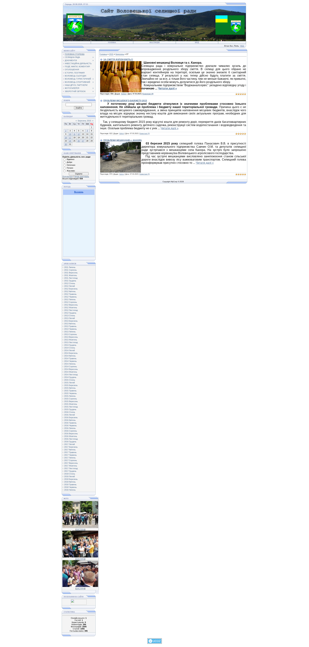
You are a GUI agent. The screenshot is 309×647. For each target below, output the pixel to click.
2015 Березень (71, 385)
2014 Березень (71, 353)
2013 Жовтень (70, 340)
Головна (112, 42)
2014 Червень (70, 361)
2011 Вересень (71, 273)
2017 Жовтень (70, 466)
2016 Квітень (70, 420)
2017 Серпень (70, 460)
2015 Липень (70, 396)
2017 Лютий (69, 444)
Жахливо (71, 171)
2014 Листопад (71, 374)
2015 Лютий (69, 383)
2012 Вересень (71, 305)
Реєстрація (154, 42)
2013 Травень (70, 326)
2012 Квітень (70, 291)
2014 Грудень (70, 377)
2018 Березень (71, 479)
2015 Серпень (70, 399)
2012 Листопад (71, 310)
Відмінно (70, 159)
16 (66, 137)
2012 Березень (71, 289)
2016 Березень (71, 417)
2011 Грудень (70, 281)
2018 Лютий (69, 476)
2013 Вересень (71, 337)
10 (70, 134)
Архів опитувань (81, 176)
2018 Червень (70, 487)
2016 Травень (70, 423)
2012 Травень (70, 294)
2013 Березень (71, 321)
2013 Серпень (70, 334)
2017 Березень (71, 447)
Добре (69, 162)
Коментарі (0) (148, 94)
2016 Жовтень (70, 436)
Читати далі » (167, 88)
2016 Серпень (70, 431)
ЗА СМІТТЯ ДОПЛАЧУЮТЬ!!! (118, 59)
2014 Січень (69, 348)
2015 (111, 54)
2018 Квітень (70, 482)
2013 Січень (69, 315)
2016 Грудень (70, 442)
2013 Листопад (71, 342)
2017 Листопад (71, 468)
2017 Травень (70, 452)
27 (83, 141)
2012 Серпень (70, 302)
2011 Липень (69, 267)
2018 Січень (69, 474)
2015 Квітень (70, 388)
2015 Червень (70, 393)
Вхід (197, 42)
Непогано (71, 165)
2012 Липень (70, 299)
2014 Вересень (71, 369)
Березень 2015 (84, 121)
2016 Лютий (69, 415)
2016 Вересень (71, 433)
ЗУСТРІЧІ (80, 529)
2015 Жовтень (70, 404)
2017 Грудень (70, 471)
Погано (70, 168)
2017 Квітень (70, 450)
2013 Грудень (70, 345)
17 (70, 137)
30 (66, 144)
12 (79, 134)
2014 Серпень (70, 366)
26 (79, 141)
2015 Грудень (70, 409)
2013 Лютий (69, 318)
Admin (123, 94)
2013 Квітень (70, 324)
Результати (67, 176)
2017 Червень (70, 455)
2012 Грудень (70, 313)
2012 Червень (70, 297)
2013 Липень (70, 332)
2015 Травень (70, 391)
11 (74, 134)
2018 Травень (70, 484)
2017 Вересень (71, 463)
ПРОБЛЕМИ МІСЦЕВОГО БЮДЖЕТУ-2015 (125, 100)
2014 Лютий (69, 350)
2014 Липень (70, 364)
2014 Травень (70, 358)
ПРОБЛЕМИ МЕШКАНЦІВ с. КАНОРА (122, 140)
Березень (120, 54)
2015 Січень (69, 380)
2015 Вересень (71, 401)
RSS (242, 46)
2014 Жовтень (70, 372)
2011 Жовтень (70, 275)
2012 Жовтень (70, 307)
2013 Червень (70, 329)
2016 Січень (69, 412)
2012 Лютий (69, 286)
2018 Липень (70, 490)
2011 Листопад (70, 278)
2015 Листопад (71, 407)
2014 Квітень (70, 356)
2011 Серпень (70, 270)
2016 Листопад (71, 439)
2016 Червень (70, 425)
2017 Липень (70, 458)
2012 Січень (69, 283)
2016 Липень (70, 428)
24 (70, 141)
